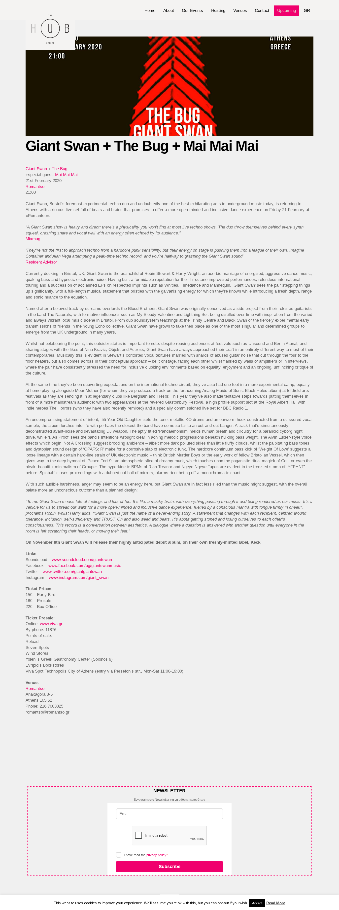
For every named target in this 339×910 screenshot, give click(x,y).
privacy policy (156, 855)
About (168, 10)
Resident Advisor (41, 262)
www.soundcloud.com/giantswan (82, 559)
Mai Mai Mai (66, 174)
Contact (262, 10)
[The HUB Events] (50, 47)
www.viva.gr (51, 623)
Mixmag (33, 238)
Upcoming (286, 10)
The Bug (59, 168)
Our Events (192, 10)
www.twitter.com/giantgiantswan (72, 571)
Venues (240, 10)
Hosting (218, 10)
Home (149, 10)
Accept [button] (257, 903)
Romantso (35, 186)
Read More (275, 903)
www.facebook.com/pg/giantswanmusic (84, 565)
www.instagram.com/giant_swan (78, 577)
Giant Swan (36, 168)
